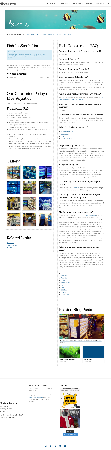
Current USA (65, 294)
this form (76, 188)
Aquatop (64, 290)
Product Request (12, 245)
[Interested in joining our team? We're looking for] (70, 398)
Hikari (62, 136)
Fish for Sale (31, 34)
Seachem (64, 275)
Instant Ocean (65, 283)
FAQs (39, 34)
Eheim (63, 287)
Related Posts (68, 34)
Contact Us (10, 243)
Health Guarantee (48, 34)
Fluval (63, 280)
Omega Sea (64, 134)
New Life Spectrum (67, 131)
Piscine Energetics (66, 138)
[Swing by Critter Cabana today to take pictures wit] (70, 418)
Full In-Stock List (12, 247)
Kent (62, 285)
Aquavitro (64, 278)
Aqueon (63, 292)
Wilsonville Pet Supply (36, 397)
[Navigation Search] (108, 3)
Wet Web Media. (91, 215)
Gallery (59, 34)
